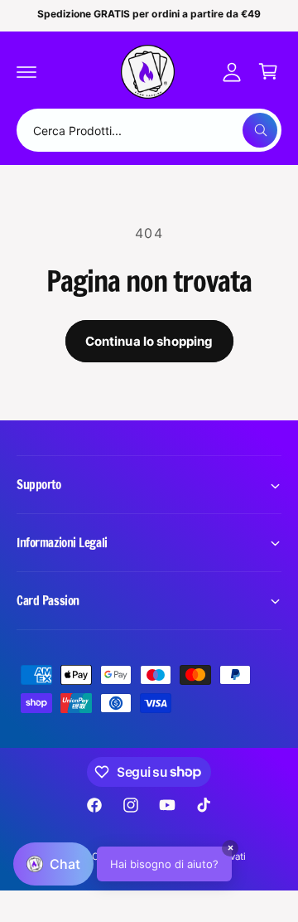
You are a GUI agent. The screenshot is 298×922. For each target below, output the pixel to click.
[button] (26, 71)
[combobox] (149, 130)
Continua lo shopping (149, 341)
